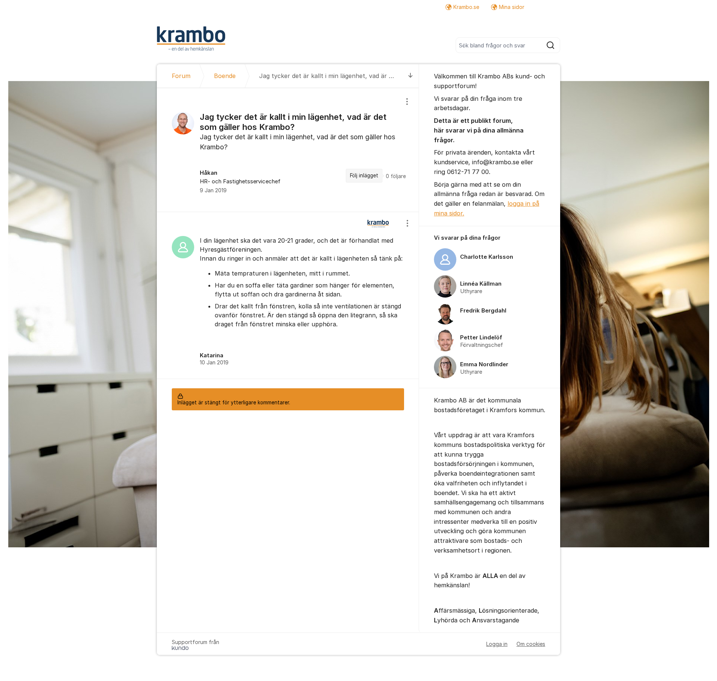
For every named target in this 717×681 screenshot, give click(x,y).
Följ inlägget (364, 175)
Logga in (497, 644)
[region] (288, 150)
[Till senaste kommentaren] (410, 76)
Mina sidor (511, 7)
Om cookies (530, 644)
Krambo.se (466, 7)
